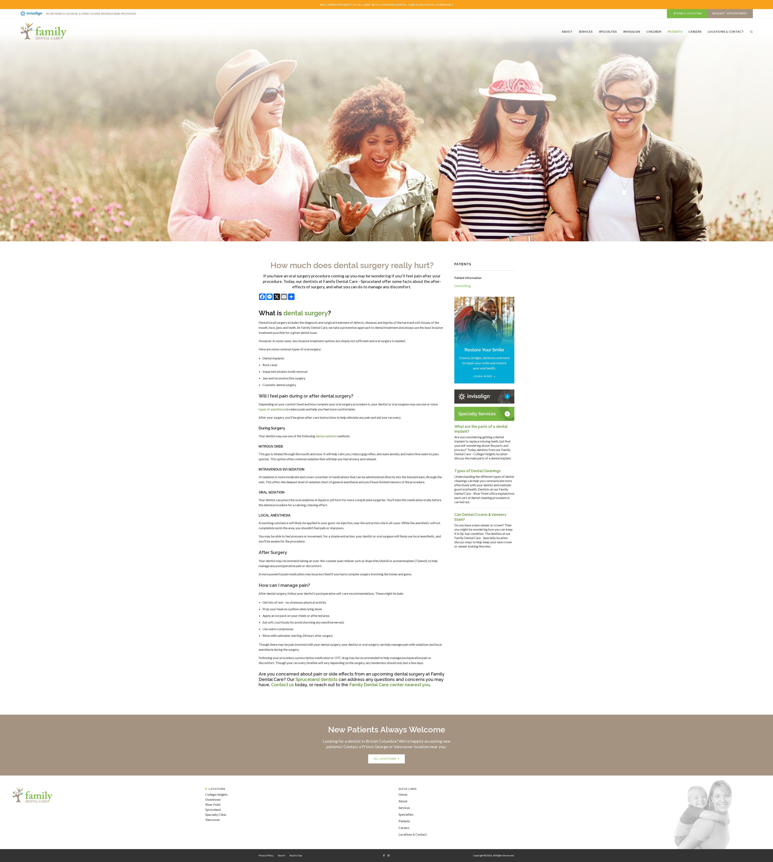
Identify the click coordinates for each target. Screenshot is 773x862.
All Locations (385, 758)
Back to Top (296, 855)
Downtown (213, 799)
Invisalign (631, 31)
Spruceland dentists (316, 679)
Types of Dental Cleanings (477, 471)
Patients (675, 31)
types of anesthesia (272, 409)
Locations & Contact (726, 31)
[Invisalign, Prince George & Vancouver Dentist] (484, 396)
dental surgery (305, 313)
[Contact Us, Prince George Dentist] (484, 413)
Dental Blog (462, 286)
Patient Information (468, 278)
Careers (694, 31)
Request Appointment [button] (729, 13)
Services (585, 31)
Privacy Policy (266, 855)
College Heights (216, 794)
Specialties (608, 31)
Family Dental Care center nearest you (389, 684)
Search (750, 32)
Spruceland (213, 809)
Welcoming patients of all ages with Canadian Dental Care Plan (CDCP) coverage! (386, 4)
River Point (213, 804)
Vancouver (212, 819)
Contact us (282, 684)
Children (653, 31)
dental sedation (326, 436)
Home (403, 794)
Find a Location (689, 13)
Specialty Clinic (215, 814)
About (567, 31)
